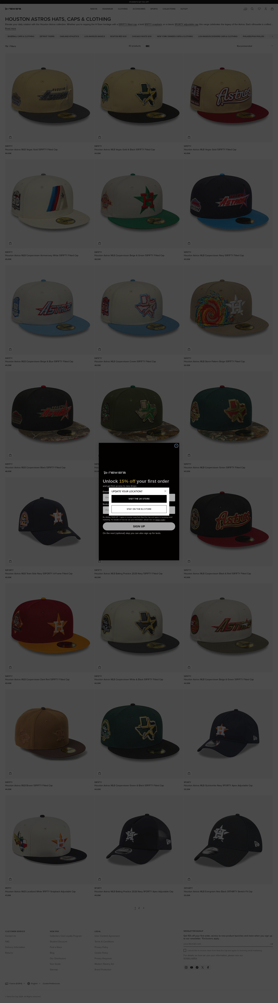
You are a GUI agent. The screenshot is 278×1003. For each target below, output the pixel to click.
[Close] (165, 491)
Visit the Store (139, 498)
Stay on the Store (139, 509)
